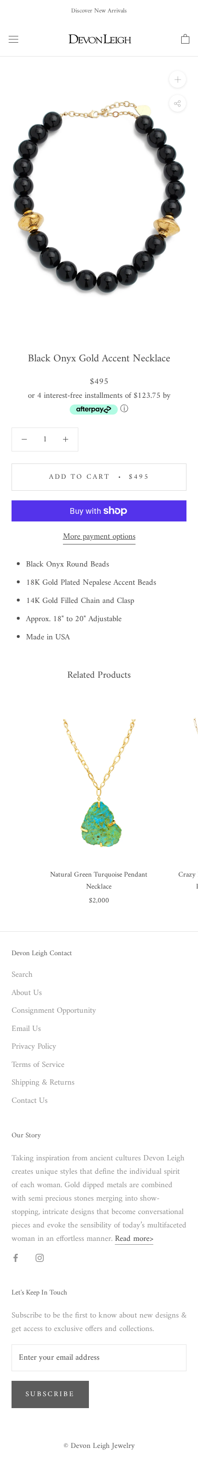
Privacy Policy (34, 1047)
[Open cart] (185, 39)
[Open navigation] (13, 39)
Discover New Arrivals (99, 10)
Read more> (134, 1239)
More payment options (99, 537)
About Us (27, 993)
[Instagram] (40, 1257)
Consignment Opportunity (54, 1011)
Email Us (26, 1029)
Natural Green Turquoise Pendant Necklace (99, 880)
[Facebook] (16, 1257)
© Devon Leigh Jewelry (99, 1446)
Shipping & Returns (43, 1083)
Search (22, 975)
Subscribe (50, 1394)
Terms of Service (38, 1065)
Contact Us (30, 1101)
